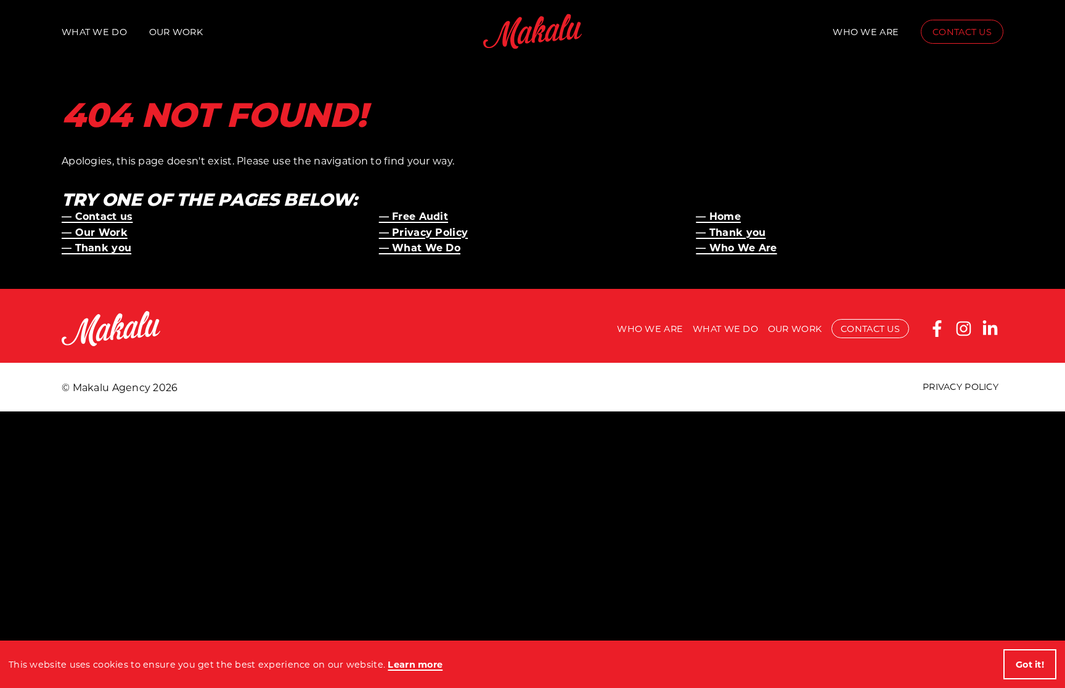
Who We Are (866, 32)
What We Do (94, 32)
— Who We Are (736, 247)
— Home (718, 215)
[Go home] (532, 31)
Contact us (962, 32)
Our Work (176, 32)
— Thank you (730, 231)
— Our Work (95, 231)
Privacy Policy (960, 386)
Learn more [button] (415, 664)
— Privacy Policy (423, 231)
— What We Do (419, 247)
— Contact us (97, 215)
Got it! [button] (1030, 664)
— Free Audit (413, 215)
